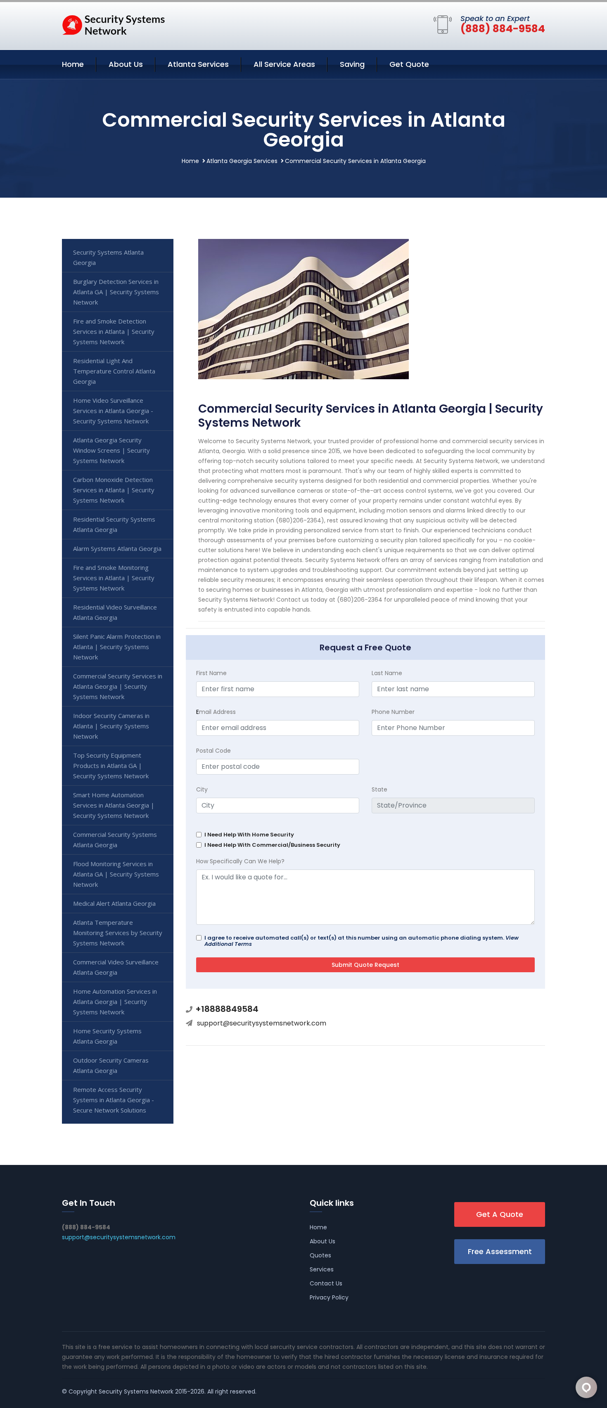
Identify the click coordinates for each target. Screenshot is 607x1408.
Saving (352, 64)
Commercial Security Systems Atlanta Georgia (115, 839)
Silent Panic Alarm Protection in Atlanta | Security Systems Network (117, 646)
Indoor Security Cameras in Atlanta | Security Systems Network (111, 725)
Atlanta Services (198, 64)
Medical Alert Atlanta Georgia (114, 903)
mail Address (216, 712)
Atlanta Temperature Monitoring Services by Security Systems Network (117, 932)
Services (322, 1269)
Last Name (387, 673)
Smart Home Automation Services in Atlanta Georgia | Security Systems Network (113, 805)
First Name (211, 673)
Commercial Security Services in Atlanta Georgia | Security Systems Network (117, 686)
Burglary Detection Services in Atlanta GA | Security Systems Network (116, 291)
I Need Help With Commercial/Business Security (272, 845)
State (379, 789)
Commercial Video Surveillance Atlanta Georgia (116, 967)
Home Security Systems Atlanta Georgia (107, 1036)
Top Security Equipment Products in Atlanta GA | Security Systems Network (111, 765)
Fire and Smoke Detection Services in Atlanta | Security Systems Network (113, 331)
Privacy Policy (329, 1297)
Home (73, 64)
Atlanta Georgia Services (241, 161)
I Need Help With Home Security (249, 835)
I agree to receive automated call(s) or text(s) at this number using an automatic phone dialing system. (361, 941)
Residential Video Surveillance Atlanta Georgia (115, 612)
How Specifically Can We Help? (240, 861)
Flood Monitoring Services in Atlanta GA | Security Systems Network (116, 874)
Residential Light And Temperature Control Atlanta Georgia (114, 371)
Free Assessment (500, 1251)
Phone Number (393, 712)
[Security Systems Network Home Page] (113, 24)
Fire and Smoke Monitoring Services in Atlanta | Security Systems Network (113, 577)
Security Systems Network (136, 1391)
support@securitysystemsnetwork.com (261, 1023)
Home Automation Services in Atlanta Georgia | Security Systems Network (115, 1001)
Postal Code (213, 751)
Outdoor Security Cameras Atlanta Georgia (111, 1065)
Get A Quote (499, 1214)
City (202, 789)
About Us (126, 64)
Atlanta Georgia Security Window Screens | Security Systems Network (111, 450)
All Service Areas (284, 64)
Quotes (320, 1255)
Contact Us (326, 1283)
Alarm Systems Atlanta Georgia (117, 548)
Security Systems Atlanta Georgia (108, 257)
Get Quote (409, 64)
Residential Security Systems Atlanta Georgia (114, 524)
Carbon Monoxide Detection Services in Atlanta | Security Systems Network (113, 489)
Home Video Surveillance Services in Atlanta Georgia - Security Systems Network (113, 410)
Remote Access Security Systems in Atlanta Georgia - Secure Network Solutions (113, 1099)
